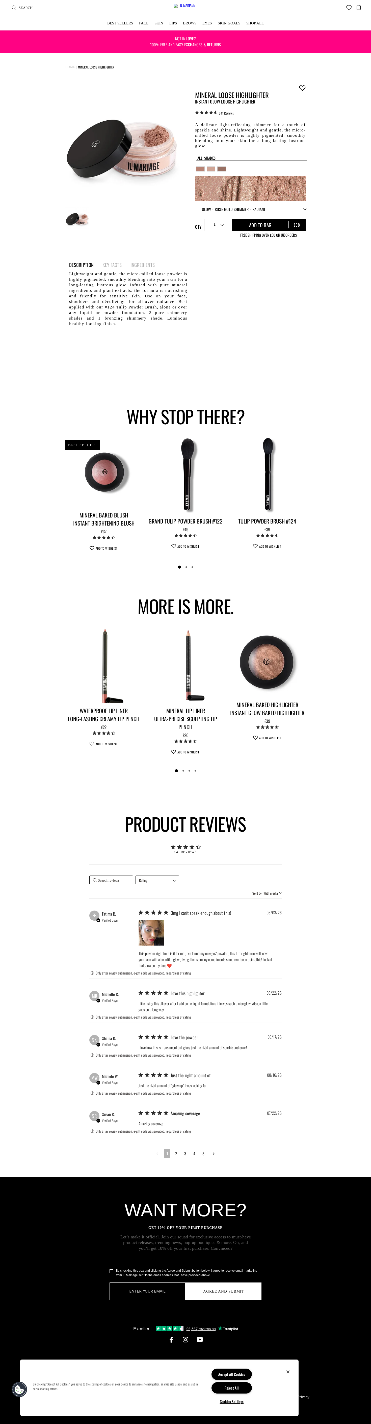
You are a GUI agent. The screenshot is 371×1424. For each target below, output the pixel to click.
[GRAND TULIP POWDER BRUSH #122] (185, 475)
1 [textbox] (215, 224)
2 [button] (176, 1154)
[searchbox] (111, 880)
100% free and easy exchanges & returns (185, 42)
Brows (189, 23)
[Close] (288, 1371)
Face (143, 23)
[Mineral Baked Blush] (103, 472)
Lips (173, 23)
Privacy (303, 1397)
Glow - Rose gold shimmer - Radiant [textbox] (234, 209)
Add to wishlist (302, 87)
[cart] (359, 5)
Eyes (207, 23)
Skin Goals (229, 23)
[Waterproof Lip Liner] (103, 664)
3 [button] (185, 1154)
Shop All (255, 23)
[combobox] (251, 209)
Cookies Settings (232, 1401)
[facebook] (171, 1339)
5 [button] (203, 1154)
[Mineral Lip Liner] (185, 664)
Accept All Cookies (231, 1374)
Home (70, 67)
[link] (214, 113)
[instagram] (185, 1339)
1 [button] (167, 1154)
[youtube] (200, 1339)
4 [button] (194, 1154)
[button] (151, 933)
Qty (198, 227)
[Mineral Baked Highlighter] (267, 661)
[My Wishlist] (349, 7)
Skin (158, 23)
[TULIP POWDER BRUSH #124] (267, 475)
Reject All (231, 1388)
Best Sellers (120, 23)
